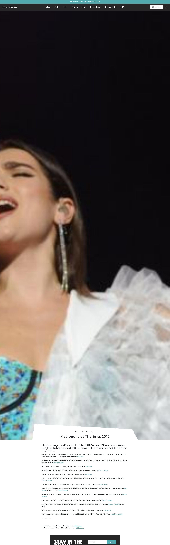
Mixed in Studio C (114, 504)
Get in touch (157, 7)
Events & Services (95, 7)
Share (88, 432)
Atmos (84, 7)
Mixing (65, 7)
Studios (56, 7)
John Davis (80, 456)
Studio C (108, 510)
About (48, 7)
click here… (78, 526)
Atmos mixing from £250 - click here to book (85, 1)
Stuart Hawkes (58, 462)
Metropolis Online (111, 7)
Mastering (75, 7)
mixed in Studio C (116, 514)
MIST (122, 7)
